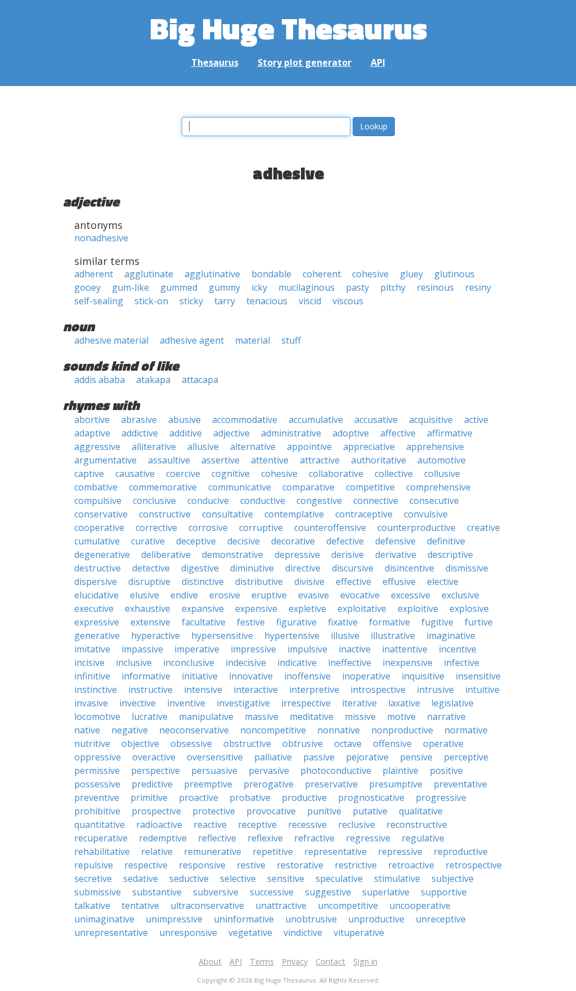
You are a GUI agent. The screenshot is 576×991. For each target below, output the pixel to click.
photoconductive (335, 770)
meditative (312, 716)
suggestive (328, 892)
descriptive (450, 554)
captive (89, 473)
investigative (243, 703)
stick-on (151, 301)
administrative (291, 433)
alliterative (154, 446)
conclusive (154, 500)
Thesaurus (214, 62)
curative (148, 541)
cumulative (97, 541)
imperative (196, 649)
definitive (446, 541)
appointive (309, 446)
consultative (227, 514)
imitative (92, 649)
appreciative (369, 446)
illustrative (393, 635)
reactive (210, 824)
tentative (140, 905)
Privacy (295, 961)
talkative (92, 905)
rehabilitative (102, 851)
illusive (345, 635)
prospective (156, 811)
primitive (149, 797)
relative (157, 851)
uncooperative (420, 905)
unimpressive (174, 919)
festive (251, 622)
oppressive (97, 757)
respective (146, 865)
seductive (189, 878)
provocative (271, 811)
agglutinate (148, 274)
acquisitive (431, 419)
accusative (376, 419)
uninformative (244, 919)
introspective (378, 689)
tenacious (266, 301)
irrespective (306, 703)
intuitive (482, 689)
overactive (154, 757)
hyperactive (155, 635)
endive (184, 595)
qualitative (421, 811)
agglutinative (212, 274)
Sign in (365, 961)
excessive (410, 595)
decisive (243, 541)
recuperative (101, 838)
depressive (297, 554)
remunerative (212, 851)
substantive (157, 892)
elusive (144, 595)
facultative (204, 622)
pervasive (269, 770)
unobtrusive (311, 919)
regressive (368, 838)
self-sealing (98, 301)
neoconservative (194, 730)
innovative (251, 676)
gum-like (130, 287)
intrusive (435, 689)
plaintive (400, 770)
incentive (457, 649)
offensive (392, 743)
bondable (271, 274)
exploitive (418, 608)
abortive (92, 419)
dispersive (95, 581)
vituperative (359, 932)
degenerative (102, 554)
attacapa (200, 379)
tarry (224, 301)
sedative (140, 878)
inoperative (366, 676)
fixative (343, 622)
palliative (273, 757)
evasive (313, 595)
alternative (253, 446)
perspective (155, 770)
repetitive (273, 851)
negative (129, 730)
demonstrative (232, 554)
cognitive (231, 473)
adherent (93, 274)
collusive (442, 473)
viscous (347, 301)
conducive (208, 500)
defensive (395, 541)
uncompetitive (348, 905)
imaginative (450, 635)
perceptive (466, 757)
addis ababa (99, 379)
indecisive (246, 662)
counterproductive (416, 527)
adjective (231, 433)
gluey (411, 274)
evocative (360, 595)
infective (461, 662)
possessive (97, 784)
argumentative (105, 460)
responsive (202, 865)
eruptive (269, 595)
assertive (220, 460)
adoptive (350, 433)
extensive (150, 622)
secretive (93, 878)
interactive (255, 689)
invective (137, 703)
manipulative (206, 716)
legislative (452, 703)
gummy (224, 287)
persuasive (214, 770)
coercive (183, 473)
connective (375, 500)
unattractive (281, 905)
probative (250, 797)
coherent (322, 274)
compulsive (98, 500)
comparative (308, 487)
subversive (215, 892)
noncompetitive (273, 730)
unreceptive (441, 919)
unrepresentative (111, 932)
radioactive (159, 824)
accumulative (316, 419)
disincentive (409, 568)
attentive (270, 460)
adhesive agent (192, 340)
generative (97, 635)
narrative (446, 716)
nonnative (338, 730)
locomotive (97, 716)
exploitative (362, 608)
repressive (400, 851)
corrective (156, 527)
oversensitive (215, 757)
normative (466, 730)
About (210, 961)
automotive (441, 460)
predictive (152, 784)
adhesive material (111, 340)
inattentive (405, 649)
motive (401, 716)
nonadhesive (101, 238)
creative (483, 527)
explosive (469, 608)
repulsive (93, 865)
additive (185, 433)
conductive (262, 500)
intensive (203, 689)
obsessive (191, 743)
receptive (257, 824)
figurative (296, 622)
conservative (101, 514)
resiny (478, 287)
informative (146, 676)
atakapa (153, 379)
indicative (297, 662)
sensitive (285, 878)
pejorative (367, 757)
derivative (395, 554)
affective (398, 433)
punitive (324, 811)
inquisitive (423, 676)
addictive (140, 433)
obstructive (247, 743)
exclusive (460, 595)
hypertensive (292, 635)
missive (360, 716)
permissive (97, 770)
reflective (217, 838)
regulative (423, 838)
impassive (142, 649)
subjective (452, 878)
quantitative (99, 824)
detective (151, 568)
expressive (96, 622)
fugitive (437, 622)
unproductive (376, 919)
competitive (370, 487)
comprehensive (438, 487)
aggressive (97, 446)
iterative (359, 703)
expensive (256, 608)
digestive (200, 568)
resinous (435, 287)
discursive (353, 568)
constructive (165, 514)
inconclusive (188, 662)
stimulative (397, 878)
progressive (441, 797)
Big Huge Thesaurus (288, 27)
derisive (347, 554)
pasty (357, 287)
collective (394, 473)
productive (304, 797)
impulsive (307, 649)
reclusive (356, 824)
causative (135, 473)
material (252, 340)
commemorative (163, 487)
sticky (191, 301)
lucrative (150, 716)
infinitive (92, 676)
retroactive (411, 865)
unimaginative (104, 919)
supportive (444, 892)
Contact (330, 961)
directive (303, 568)
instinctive (95, 689)
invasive (91, 703)
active (476, 419)
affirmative (449, 433)
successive (272, 892)
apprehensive (435, 446)
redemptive (163, 838)
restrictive (356, 865)
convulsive (426, 514)
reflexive (265, 838)
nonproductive (402, 730)
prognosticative (371, 797)
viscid (310, 301)
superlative (386, 892)
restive (251, 865)
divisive (309, 581)
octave (348, 743)
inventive (186, 703)
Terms (262, 961)
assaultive (169, 460)
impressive (253, 649)
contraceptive (364, 514)
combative (96, 487)
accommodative (244, 419)
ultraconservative (207, 905)
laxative (404, 703)
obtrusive (302, 743)
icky (259, 287)
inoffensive (307, 676)
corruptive (261, 527)
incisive (89, 662)
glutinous (454, 274)
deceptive (196, 541)
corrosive (208, 527)
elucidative (96, 595)
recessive (307, 824)
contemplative (294, 514)
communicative (239, 487)
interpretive (314, 689)
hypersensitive (222, 635)
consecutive (434, 500)
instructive (150, 689)
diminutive (252, 568)
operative (443, 743)
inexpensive (407, 662)
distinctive (203, 581)
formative (389, 622)
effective (353, 581)
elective (442, 581)
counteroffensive (330, 527)
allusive (203, 446)
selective (238, 878)
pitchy (393, 287)
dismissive (467, 568)
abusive (184, 419)
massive (261, 716)
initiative (200, 676)
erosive (224, 595)
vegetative (250, 932)
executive (94, 608)
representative (335, 851)
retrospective (474, 865)
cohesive (370, 274)
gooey (87, 287)
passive (319, 757)
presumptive (395, 784)
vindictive (303, 932)
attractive (320, 460)
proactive (198, 797)
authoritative (378, 460)
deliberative (166, 554)
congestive (319, 500)
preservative (331, 784)
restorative (300, 865)
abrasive (139, 419)
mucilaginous (306, 287)
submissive (97, 892)
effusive (399, 581)
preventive (96, 797)
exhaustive (147, 608)
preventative (460, 784)
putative (370, 811)
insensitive (478, 676)
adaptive (92, 433)
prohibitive (97, 811)
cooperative (99, 527)
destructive (97, 568)
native (87, 730)
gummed (178, 287)
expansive (203, 608)
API (378, 62)
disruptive (149, 581)
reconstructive (416, 824)
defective (345, 541)
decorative (293, 541)
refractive (314, 838)
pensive (416, 757)
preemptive (208, 784)
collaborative (336, 473)
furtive (479, 622)
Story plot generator (305, 62)
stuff (291, 340)
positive (446, 770)
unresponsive (188, 932)
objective (140, 743)
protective (213, 811)
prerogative (269, 784)
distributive (259, 581)
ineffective (349, 662)
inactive (355, 649)
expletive (307, 608)
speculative (339, 878)
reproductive (461, 851)
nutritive (92, 743)
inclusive (134, 662)
